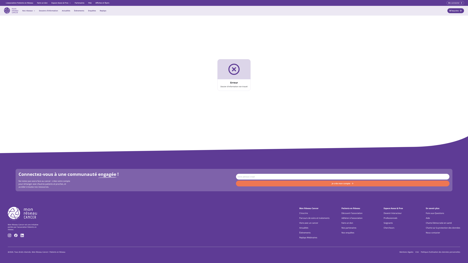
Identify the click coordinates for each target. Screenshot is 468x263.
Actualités (66, 10)
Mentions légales (406, 252)
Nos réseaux (27, 10)
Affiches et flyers (102, 3)
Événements (79, 10)
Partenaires (79, 3)
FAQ (90, 3)
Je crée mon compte (341, 183)
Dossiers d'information (48, 10)
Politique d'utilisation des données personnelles (440, 252)
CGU (417, 252)
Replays (103, 10)
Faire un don (42, 3)
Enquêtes (92, 10)
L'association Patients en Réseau (19, 3)
